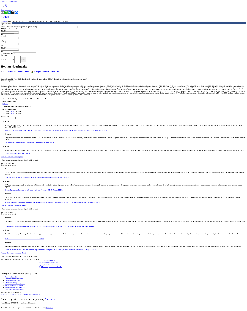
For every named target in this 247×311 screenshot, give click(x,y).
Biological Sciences (9, 294)
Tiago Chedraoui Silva (11, 277)
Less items (12, 101)
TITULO (5, 104)
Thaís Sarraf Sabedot (11, 282)
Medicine (37, 294)
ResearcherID (23, 71)
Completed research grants (48, 260)
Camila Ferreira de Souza (12, 280)
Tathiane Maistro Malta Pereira (14, 279)
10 (40, 263)
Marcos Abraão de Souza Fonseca (15, 284)
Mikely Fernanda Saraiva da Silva (15, 287)
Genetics (20, 294)
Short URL (4, 1)
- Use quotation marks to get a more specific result (18, 27)
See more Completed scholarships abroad (13, 253)
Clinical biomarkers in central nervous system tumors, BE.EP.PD (24, 239)
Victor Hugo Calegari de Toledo (14, 289)
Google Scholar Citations (46, 71)
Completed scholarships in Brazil (50, 262)
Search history (13, 1)
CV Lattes (8, 71)
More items (5, 101)
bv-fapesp (4, 21)
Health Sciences (29, 294)
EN (6, 6)
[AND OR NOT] (3, 30)
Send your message (7, 10)
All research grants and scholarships (51, 267)
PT (5, 5)
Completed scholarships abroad (49, 265)
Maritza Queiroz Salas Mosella (14, 285)
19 (40, 267)
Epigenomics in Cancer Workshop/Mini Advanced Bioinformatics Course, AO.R (29, 143)
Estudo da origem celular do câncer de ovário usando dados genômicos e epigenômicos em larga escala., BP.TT (38, 177)
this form (50, 299)
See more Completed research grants (12, 157)
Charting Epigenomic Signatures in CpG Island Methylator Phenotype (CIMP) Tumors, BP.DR (34, 190)
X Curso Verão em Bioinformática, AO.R (17, 153)
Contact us (49, 308)
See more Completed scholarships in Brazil (14, 205)
